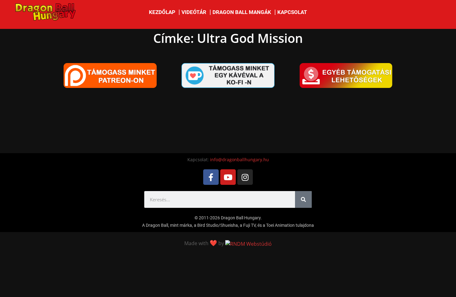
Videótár (193, 12)
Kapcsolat (292, 12)
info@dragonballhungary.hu (239, 159)
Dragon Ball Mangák (241, 12)
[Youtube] (228, 177)
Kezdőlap (162, 12)
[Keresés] (303, 199)
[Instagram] (245, 177)
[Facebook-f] (211, 177)
